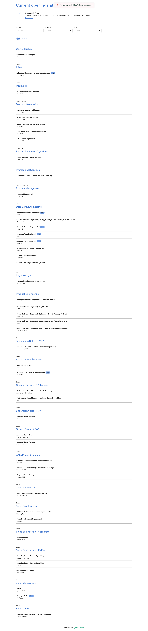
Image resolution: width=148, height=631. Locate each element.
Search (18, 27)
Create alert (29, 18)
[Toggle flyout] (70, 30)
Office (76, 27)
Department (49, 27)
